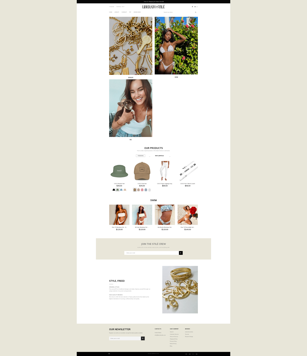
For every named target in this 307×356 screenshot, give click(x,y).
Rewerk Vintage (189, 336)
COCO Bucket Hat (119, 183)
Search (171, 331)
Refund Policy (173, 343)
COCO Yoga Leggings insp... (165, 183)
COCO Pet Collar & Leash (187, 183)
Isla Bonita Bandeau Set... (165, 227)
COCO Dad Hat (142, 183)
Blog (171, 346)
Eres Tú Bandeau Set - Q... (119, 227)
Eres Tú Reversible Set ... (188, 227)
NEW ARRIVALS (159, 155)
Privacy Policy (173, 341)
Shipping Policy (173, 339)
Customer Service (174, 334)
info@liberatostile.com (160, 335)
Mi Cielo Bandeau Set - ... (142, 227)
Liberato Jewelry (189, 331)
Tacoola (187, 334)
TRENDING (141, 155)
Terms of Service (174, 336)
